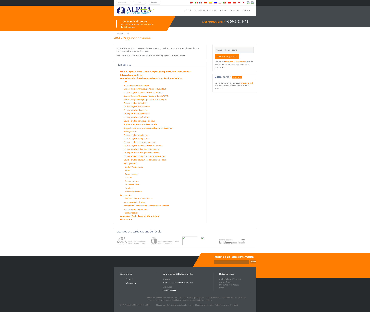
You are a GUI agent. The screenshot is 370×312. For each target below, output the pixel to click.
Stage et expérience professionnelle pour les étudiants (148, 128)
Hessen (128, 177)
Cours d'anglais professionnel (137, 106)
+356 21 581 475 (186, 282)
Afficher (237, 77)
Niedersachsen (132, 181)
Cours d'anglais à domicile (135, 103)
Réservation (126, 219)
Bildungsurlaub (130, 163)
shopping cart (247, 83)
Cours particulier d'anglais (135, 110)
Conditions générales (204, 305)
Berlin (127, 170)
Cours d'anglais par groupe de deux (139, 120)
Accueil (120, 33)
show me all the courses (235, 61)
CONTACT (246, 10)
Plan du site (161, 305)
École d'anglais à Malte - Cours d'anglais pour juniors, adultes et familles (155, 71)
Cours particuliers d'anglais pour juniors (141, 149)
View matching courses (227, 56)
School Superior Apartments (136, 209)
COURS (223, 10)
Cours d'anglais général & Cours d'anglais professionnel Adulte (151, 78)
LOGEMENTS (234, 10)
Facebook (130, 299)
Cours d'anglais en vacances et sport (140, 142)
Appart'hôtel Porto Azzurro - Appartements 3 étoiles (146, 205)
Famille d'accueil (131, 212)
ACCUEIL (187, 10)
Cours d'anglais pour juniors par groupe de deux (145, 156)
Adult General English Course (136, 85)
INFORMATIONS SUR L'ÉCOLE (205, 10)
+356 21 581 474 (169, 282)
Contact (129, 279)
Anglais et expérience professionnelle (140, 124)
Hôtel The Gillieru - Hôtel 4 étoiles (138, 198)
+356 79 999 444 (169, 290)
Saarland (129, 188)
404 (127, 33)
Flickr (136, 299)
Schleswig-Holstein (133, 191)
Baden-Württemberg (134, 167)
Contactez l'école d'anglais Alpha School (139, 216)
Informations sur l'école (132, 75)
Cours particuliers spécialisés (136, 113)
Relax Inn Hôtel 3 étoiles (134, 202)
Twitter (125, 299)
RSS (141, 299)
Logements (125, 195)
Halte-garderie (130, 131)
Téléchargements (222, 305)
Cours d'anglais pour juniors (136, 135)
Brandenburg (131, 174)
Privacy (191, 305)
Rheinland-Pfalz (132, 184)
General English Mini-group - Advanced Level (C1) (145, 88)
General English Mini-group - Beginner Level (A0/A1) (146, 96)
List (125, 81)
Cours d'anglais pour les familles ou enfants (143, 92)
